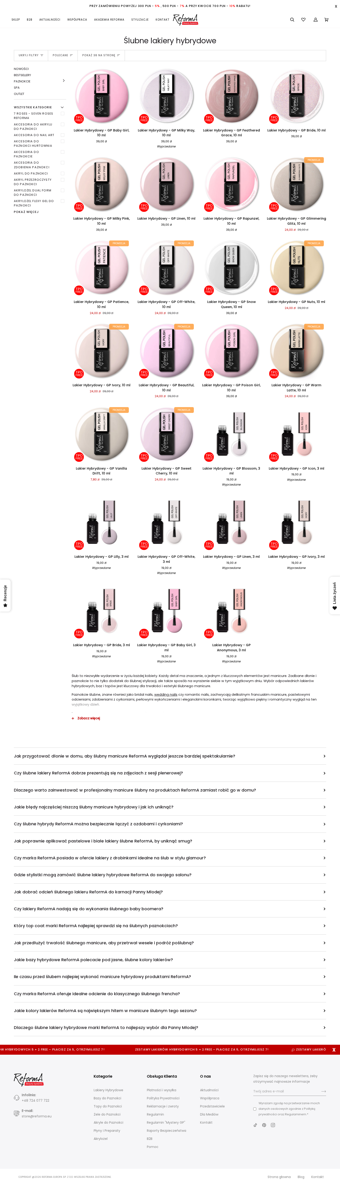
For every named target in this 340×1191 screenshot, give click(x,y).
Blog (301, 1177)
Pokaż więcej (26, 212)
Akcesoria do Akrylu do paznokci (33, 126)
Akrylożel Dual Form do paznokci (32, 192)
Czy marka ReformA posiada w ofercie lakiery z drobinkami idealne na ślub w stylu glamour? (110, 858)
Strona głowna (279, 1177)
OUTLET (19, 94)
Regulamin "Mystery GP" (166, 1122)
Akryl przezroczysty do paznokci (33, 182)
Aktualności (209, 1090)
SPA (17, 88)
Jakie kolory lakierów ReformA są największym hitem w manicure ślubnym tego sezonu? (105, 1010)
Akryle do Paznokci (108, 1122)
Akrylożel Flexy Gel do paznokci (34, 203)
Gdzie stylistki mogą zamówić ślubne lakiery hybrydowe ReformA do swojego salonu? (103, 875)
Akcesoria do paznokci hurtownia (33, 143)
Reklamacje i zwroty (163, 1106)
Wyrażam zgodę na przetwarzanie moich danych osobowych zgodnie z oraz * (289, 1108)
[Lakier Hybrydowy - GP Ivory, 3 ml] (296, 522)
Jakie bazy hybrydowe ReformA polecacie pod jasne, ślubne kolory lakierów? (93, 960)
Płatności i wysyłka (161, 1090)
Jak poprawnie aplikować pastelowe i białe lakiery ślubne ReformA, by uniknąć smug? (103, 841)
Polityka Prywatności (163, 1098)
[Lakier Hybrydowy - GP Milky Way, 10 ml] (166, 96)
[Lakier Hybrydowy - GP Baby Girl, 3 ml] (166, 611)
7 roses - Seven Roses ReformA (33, 116)
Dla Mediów (209, 1114)
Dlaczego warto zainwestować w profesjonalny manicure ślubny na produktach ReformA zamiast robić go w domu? (135, 790)
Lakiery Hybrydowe (108, 1090)
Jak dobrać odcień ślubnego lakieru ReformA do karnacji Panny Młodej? (88, 892)
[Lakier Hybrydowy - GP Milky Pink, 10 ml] (101, 184)
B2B (149, 1138)
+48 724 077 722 (35, 1100)
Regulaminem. (296, 1114)
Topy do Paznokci (108, 1106)
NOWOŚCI (21, 69)
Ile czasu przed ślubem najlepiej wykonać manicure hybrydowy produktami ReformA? (102, 976)
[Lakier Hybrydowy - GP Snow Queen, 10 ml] (231, 268)
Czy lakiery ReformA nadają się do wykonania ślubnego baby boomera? (88, 909)
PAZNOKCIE (22, 81)
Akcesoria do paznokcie (26, 154)
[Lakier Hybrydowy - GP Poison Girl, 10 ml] (231, 351)
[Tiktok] (255, 1125)
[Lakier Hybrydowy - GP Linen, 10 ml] (166, 184)
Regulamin (155, 1114)
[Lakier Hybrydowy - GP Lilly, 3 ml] (101, 522)
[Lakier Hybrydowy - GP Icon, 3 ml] (296, 434)
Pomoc (152, 1146)
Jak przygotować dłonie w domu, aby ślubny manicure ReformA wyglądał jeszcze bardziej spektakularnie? (124, 756)
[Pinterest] (264, 1125)
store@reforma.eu (37, 1116)
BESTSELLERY (22, 75)
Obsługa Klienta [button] (162, 1076)
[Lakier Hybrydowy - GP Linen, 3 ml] (231, 522)
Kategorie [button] (103, 1076)
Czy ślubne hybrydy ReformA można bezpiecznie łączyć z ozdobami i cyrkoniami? (98, 824)
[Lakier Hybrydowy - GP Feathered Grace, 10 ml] (231, 96)
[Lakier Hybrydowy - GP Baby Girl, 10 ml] (101, 96)
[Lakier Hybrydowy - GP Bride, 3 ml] (101, 611)
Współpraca (209, 1098)
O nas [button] (205, 1076)
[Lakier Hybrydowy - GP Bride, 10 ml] (296, 96)
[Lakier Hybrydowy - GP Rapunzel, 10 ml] (231, 184)
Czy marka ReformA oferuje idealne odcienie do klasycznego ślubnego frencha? (97, 994)
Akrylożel (101, 1138)
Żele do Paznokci (107, 1114)
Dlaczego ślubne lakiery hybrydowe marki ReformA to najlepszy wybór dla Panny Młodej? (106, 1027)
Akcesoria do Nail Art (34, 135)
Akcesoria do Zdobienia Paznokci (31, 165)
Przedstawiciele (212, 1106)
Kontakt (206, 1122)
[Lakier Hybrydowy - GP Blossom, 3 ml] (231, 434)
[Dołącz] (320, 1091)
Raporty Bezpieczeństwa (166, 1130)
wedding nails (165, 694)
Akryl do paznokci (31, 173)
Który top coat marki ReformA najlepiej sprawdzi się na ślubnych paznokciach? (96, 926)
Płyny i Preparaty (107, 1130)
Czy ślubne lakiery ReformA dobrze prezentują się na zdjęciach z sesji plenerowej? (98, 773)
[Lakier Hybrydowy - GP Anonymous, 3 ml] (231, 611)
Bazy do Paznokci (107, 1098)
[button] (17, 20)
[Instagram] (273, 1125)
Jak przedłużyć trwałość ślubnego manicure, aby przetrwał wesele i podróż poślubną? (104, 943)
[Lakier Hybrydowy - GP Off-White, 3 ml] (166, 522)
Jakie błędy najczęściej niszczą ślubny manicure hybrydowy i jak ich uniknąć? (93, 807)
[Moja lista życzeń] (304, 20)
